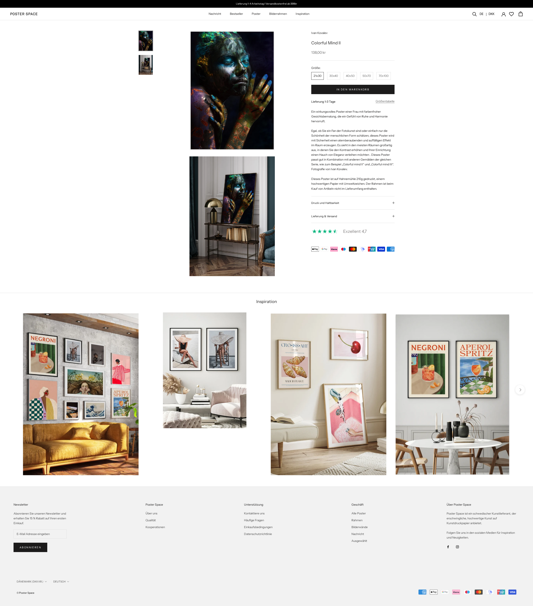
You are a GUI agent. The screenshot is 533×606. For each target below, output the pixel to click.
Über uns (151, 513)
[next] (520, 389)
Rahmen (356, 520)
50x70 (366, 76)
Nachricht (215, 14)
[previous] (13, 389)
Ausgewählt (359, 541)
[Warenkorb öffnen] (521, 13)
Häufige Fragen (254, 520)
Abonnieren (30, 547)
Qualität (151, 520)
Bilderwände (359, 527)
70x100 (384, 76)
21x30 (317, 76)
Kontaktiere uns (254, 513)
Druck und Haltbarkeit (325, 202)
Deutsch (59, 581)
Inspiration (302, 14)
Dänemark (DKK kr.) (30, 581)
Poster (256, 14)
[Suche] (474, 14)
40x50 (350, 76)
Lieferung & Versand (324, 216)
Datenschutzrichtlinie (258, 534)
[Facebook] (448, 546)
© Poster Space (25, 592)
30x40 (333, 76)
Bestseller (236, 14)
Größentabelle (385, 101)
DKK (491, 14)
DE (481, 14)
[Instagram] (457, 546)
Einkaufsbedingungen (258, 527)
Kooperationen (155, 527)
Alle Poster (358, 513)
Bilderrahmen (278, 14)
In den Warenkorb (352, 89)
